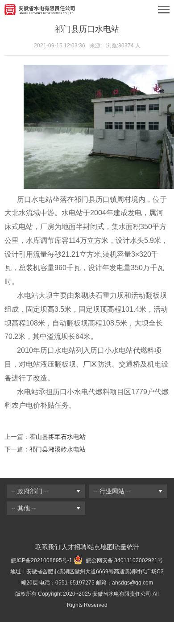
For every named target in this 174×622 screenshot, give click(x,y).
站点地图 (100, 547)
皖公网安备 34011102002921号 (124, 560)
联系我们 (47, 547)
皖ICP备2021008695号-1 (41, 560)
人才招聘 (74, 547)
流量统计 (126, 547)
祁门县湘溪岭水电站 (57, 449)
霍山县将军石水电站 (57, 436)
